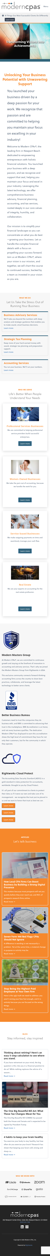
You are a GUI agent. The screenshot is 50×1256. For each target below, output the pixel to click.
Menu (45, 6)
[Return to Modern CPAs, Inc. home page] (25, 1214)
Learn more (10, 20)
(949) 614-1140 (25, 1222)
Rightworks (29, 1245)
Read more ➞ (25, 901)
